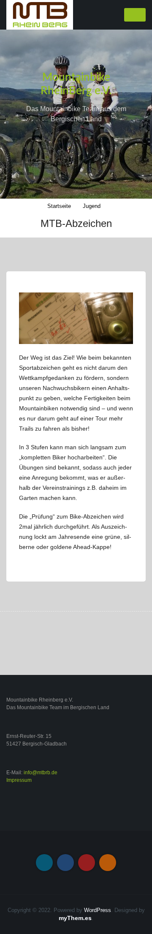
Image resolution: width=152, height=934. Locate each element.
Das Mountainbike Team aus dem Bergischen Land (76, 114)
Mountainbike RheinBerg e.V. (76, 84)
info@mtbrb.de (40, 773)
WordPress (97, 910)
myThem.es (75, 918)
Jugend (91, 206)
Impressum (19, 780)
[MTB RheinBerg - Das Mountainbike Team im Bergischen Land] (39, 14)
